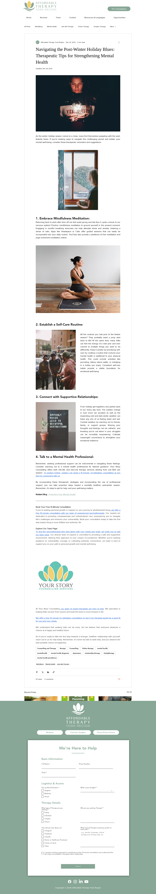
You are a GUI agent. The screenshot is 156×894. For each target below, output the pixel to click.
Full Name (45, 764)
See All (129, 692)
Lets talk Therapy (67, 26)
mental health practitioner (47, 658)
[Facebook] (69, 881)
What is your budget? (88, 787)
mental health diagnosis (60, 653)
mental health (102, 648)
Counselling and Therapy (46, 648)
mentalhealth (42, 653)
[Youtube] (86, 881)
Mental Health (52, 26)
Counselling (73, 648)
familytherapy (109, 653)
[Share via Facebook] (37, 672)
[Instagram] (75, 881)
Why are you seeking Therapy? (91, 808)
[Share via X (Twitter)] (42, 672)
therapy (63, 648)
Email (43, 772)
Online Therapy (83, 26)
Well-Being (38, 26)
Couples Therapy (100, 26)
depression (77, 653)
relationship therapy (92, 653)
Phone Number (84, 764)
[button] (97, 16)
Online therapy (87, 648)
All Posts (27, 26)
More (112, 26)
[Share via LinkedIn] (48, 672)
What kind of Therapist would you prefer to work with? (96, 828)
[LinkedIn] (81, 881)
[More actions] (119, 42)
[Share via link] (54, 672)
